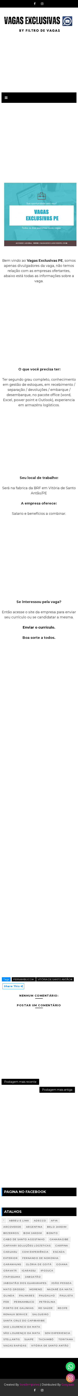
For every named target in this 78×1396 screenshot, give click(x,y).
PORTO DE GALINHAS (18, 1308)
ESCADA (59, 1251)
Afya (54, 1220)
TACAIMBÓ (46, 1339)
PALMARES (26, 1295)
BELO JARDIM (57, 1226)
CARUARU (10, 1251)
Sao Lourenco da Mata (21, 1326)
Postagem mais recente (20, 1082)
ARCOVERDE (12, 1226)
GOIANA (62, 1264)
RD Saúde (45, 1308)
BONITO (52, 1233)
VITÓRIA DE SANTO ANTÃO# (55, 979)
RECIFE (63, 1308)
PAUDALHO (47, 1295)
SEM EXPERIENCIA (57, 1333)
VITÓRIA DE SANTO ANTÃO (50, 1345)
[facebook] (35, 4)
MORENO (36, 1289)
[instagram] (42, 4)
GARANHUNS (12, 1264)
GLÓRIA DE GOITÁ (39, 1264)
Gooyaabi (68, 1384)
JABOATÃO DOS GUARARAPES (25, 1283)
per (6, 1301)
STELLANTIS (11, 1339)
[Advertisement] (39, 62)
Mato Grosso (14, 1289)
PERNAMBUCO (24, 1301)
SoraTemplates (29, 1384)
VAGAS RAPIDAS (15, 1345)
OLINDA (8, 1295)
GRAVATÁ (10, 1270)
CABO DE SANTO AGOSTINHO (24, 1239)
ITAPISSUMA (11, 1276)
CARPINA (61, 1245)
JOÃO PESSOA (61, 1283)
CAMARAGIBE (59, 1239)
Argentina (34, 1226)
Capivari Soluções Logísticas (27, 1245)
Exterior (10, 1258)
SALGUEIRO (40, 1314)
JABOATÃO (33, 1276)
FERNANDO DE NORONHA (40, 1258)
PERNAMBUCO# (23, 979)
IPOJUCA (47, 1270)
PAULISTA (66, 1295)
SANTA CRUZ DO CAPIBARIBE (24, 1320)
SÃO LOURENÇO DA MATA (21, 1333)
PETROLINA (47, 1301)
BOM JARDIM (32, 1233)
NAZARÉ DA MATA (60, 1289)
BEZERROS (11, 1233)
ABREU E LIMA (19, 1220)
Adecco (40, 1220)
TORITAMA (65, 1339)
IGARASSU (29, 1270)
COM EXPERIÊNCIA (35, 1251)
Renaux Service (15, 1314)
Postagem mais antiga (57, 1089)
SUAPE (29, 1339)
